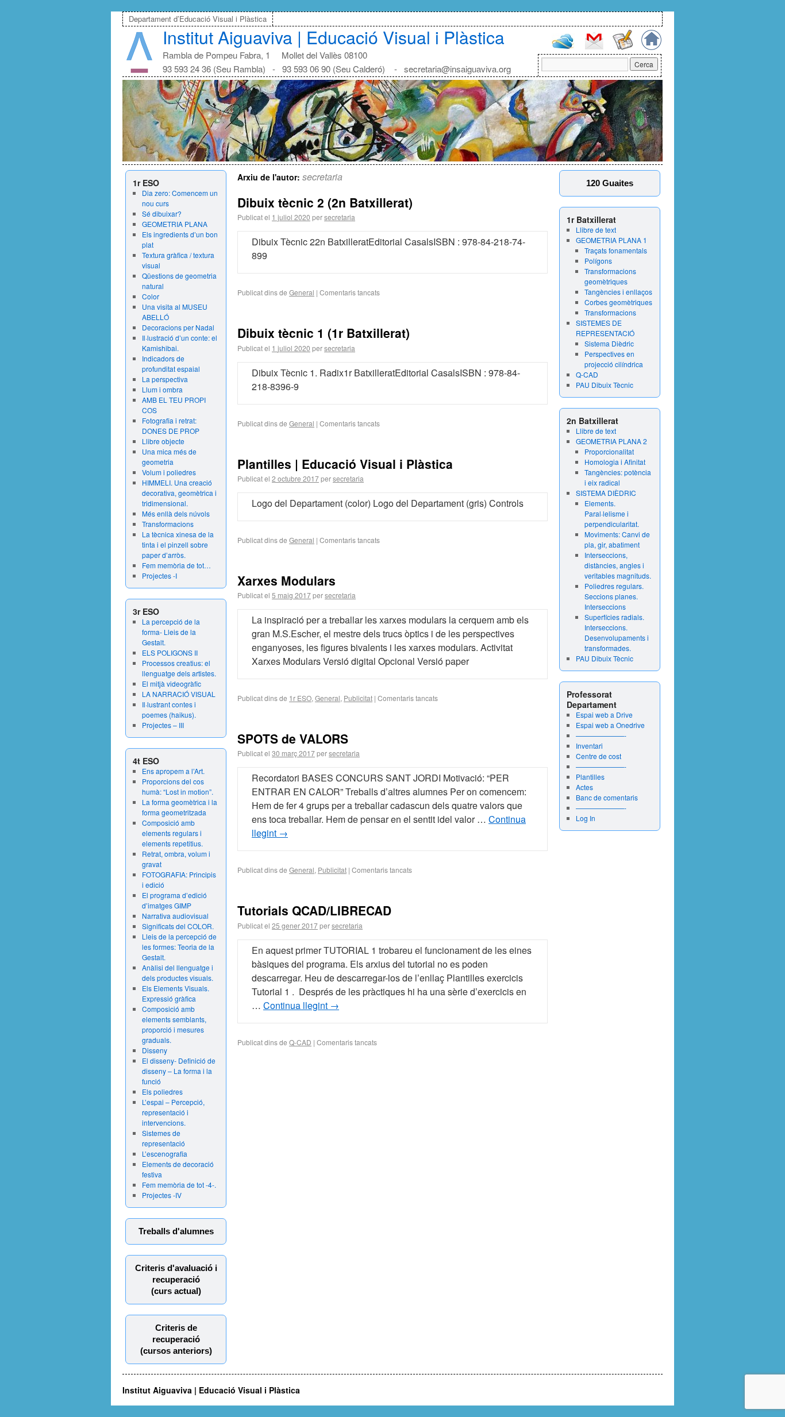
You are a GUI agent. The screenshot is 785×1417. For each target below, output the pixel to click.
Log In (585, 818)
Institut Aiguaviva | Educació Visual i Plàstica (334, 37)
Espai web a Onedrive (610, 725)
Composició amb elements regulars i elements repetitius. (172, 833)
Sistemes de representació (163, 1138)
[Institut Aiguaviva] (139, 70)
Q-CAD (587, 374)
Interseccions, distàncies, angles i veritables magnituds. (617, 565)
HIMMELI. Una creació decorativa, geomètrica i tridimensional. (179, 493)
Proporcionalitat (609, 451)
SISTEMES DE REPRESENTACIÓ (605, 328)
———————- (601, 735)
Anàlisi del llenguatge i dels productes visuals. (177, 972)
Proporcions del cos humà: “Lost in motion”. (177, 786)
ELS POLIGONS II (170, 652)
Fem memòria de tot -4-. (179, 1184)
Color (150, 296)
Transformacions (168, 524)
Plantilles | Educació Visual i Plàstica (345, 463)
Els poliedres (162, 1091)
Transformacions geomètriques (610, 276)
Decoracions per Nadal (178, 327)
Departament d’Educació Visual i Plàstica (198, 18)
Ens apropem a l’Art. (173, 771)
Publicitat (358, 698)
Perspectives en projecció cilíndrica (613, 359)
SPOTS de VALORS (292, 738)
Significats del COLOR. (178, 926)
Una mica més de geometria (169, 456)
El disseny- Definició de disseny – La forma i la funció (179, 1071)
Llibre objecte (163, 441)
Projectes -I (159, 575)
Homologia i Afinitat (614, 462)
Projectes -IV (162, 1195)
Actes (584, 787)
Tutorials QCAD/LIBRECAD (314, 910)
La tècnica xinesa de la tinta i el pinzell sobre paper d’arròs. (178, 544)
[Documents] (623, 47)
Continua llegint (301, 1005)
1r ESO (300, 698)
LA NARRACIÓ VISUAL (179, 694)
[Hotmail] (563, 46)
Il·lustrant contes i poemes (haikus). (169, 709)
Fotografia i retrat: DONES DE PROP (170, 425)
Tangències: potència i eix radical (617, 477)
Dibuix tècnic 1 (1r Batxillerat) (323, 332)
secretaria (322, 176)
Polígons (598, 260)
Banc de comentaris (607, 797)
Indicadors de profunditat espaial (171, 363)
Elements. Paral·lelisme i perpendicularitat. (611, 513)
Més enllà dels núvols (176, 513)
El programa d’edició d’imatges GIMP (174, 900)
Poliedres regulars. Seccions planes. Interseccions (614, 596)
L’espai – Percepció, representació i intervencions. (173, 1112)
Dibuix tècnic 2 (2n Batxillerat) (325, 202)
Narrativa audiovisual (175, 916)
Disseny (154, 1050)
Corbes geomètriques (618, 302)
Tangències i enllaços (618, 292)
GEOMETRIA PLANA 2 (611, 441)
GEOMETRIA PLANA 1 (611, 240)
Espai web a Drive (604, 714)
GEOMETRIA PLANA (174, 224)
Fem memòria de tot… (176, 565)
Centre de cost (598, 756)
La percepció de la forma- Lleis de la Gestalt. (171, 632)
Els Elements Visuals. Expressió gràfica (175, 993)
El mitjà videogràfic (171, 683)
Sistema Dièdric (609, 343)
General (301, 292)
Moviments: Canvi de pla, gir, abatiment (617, 539)
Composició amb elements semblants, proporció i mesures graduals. (174, 1024)
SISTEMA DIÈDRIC (606, 493)
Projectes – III (163, 725)
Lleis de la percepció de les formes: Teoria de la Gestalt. (179, 946)
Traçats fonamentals (615, 250)
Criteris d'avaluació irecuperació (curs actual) (176, 1279)
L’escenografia (164, 1153)
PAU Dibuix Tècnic (604, 385)
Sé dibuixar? (162, 213)
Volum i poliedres (169, 472)
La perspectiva (165, 379)
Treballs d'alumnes (176, 1231)
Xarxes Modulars (286, 580)
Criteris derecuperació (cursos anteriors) (176, 1339)
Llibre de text (596, 229)
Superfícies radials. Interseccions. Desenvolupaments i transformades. (616, 632)
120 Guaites (609, 183)
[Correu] (594, 48)
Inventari (589, 745)
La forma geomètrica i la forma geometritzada (179, 807)
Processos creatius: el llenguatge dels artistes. (179, 668)
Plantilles (590, 776)
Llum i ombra (162, 389)
